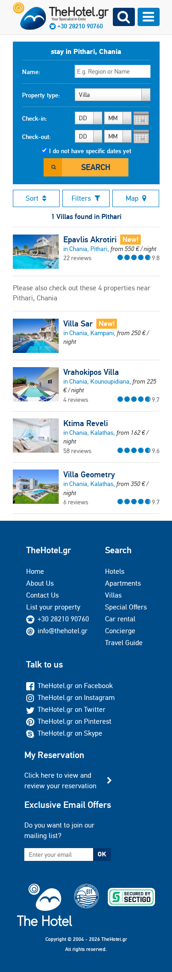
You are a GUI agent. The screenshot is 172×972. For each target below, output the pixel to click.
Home (35, 571)
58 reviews (77, 451)
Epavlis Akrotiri (90, 240)
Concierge (120, 630)
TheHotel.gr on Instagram (76, 697)
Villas (113, 595)
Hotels (114, 571)
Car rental (120, 618)
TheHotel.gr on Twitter (71, 709)
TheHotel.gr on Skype (70, 733)
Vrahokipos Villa (91, 372)
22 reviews (77, 258)
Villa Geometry (89, 475)
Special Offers (126, 607)
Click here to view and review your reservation (60, 780)
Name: (31, 72)
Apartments (123, 583)
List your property (53, 607)
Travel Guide (124, 642)
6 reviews (75, 502)
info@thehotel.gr (63, 630)
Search (96, 167)
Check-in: (34, 118)
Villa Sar (78, 324)
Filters (81, 198)
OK (102, 854)
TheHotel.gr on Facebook (75, 685)
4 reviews (75, 399)
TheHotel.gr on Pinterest (74, 721)
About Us (40, 583)
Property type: (41, 95)
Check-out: (36, 137)
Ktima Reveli (85, 423)
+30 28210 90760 (63, 618)
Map (132, 198)
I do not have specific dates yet (90, 151)
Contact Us (42, 595)
